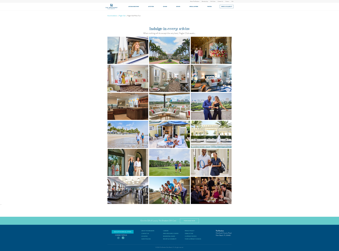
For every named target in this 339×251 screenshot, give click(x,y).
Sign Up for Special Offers (122, 232)
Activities (151, 6)
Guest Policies (146, 239)
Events (178, 6)
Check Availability (226, 6)
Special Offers (193, 6)
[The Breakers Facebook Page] (123, 238)
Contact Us (220, 1)
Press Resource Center (170, 233)
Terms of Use (189, 233)
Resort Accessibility (169, 239)
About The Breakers (194, 1)
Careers (227, 1)
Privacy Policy (189, 230)
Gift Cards (212, 1)
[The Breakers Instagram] (118, 238)
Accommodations (133, 6)
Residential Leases (169, 236)
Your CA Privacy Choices (193, 239)
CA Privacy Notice (191, 236)
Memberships (205, 1)
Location (144, 236)
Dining (165, 6)
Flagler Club (122, 16)
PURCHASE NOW (189, 221)
